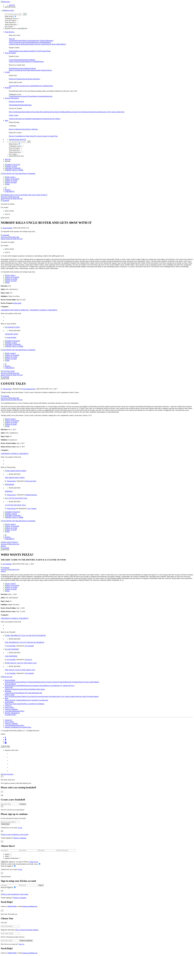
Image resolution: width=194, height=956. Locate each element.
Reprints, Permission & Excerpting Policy (12, 714)
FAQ (22, 704)
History (48, 42)
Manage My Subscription (28, 693)
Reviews (7, 190)
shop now (4, 197)
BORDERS (9, 491)
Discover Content (14, 136)
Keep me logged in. (7, 866)
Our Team (13, 704)
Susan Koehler (8, 228)
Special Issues (21, 96)
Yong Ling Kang (30, 481)
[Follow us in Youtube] (5, 743)
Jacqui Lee (28, 659)
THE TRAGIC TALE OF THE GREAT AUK (20, 670)
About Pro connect (36, 136)
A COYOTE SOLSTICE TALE (15, 505)
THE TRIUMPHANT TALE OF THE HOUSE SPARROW (24, 642)
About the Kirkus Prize (28, 79)
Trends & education (15, 119)
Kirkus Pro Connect (29, 700)
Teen (27, 60)
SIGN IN (12, 5)
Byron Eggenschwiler (28, 389)
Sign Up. (21, 944)
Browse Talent (25, 136)
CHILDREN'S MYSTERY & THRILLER (14, 310)
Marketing (28, 105)
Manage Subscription (39, 96)
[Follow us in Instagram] (5, 741)
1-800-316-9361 (11, 906)
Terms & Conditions (11, 709)
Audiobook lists (27, 51)
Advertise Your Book (94, 112)
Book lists (19, 51)
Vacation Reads (46, 51)
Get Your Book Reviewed (38, 112)
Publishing (21, 105)
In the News (23, 70)
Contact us (8, 705)
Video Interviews (10, 22)
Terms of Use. (33, 862)
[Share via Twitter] (11, 180)
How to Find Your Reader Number (27, 930)
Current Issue (13, 96)
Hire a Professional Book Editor (15, 696)
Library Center (13, 115)
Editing (16, 105)
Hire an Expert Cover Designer (78, 112)
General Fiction (14, 60)
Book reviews (9, 16)
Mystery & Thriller (32, 61)
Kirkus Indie (17, 303)
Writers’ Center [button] (9, 695)
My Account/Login (42, 700)
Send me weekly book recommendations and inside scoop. (19, 864)
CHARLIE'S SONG (11, 334)
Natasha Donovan (31, 495)
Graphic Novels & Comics (37, 44)
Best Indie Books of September (25, 173)
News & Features (10, 20)
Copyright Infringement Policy (14, 711)
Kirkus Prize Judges (38, 689)
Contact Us (8, 720)
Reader (7, 854)
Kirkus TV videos (61, 685)
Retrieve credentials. (20, 838)
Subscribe (49, 96)
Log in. (20, 827)
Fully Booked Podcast (44, 70)
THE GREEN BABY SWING (15, 477)
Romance (50, 40)
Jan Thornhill (7, 564)
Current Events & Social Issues (19, 44)
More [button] (6, 120)
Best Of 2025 (36, 51)
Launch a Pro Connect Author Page (66, 696)
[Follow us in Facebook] (5, 737)
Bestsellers (12, 51)
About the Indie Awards (16, 86)
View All (12, 39)
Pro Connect (9, 26)
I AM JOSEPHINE (11, 656)
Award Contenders (30, 86)
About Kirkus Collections (29, 129)
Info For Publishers (38, 704)
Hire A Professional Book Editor (19, 112)
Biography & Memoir (39, 42)
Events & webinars (54, 119)
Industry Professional (12, 858)
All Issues (29, 96)
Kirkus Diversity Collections (14, 700)
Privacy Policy (9, 707)
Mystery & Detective (40, 40)
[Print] (7, 184)
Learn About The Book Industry (88, 696)
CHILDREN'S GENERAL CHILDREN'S (43, 310)
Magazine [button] (8, 87)
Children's (63, 44)
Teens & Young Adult (53, 44)
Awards (24, 68)
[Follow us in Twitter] (5, 739)
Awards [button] (7, 72)
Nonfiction (29, 42)
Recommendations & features (38, 119)
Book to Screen (14, 70)
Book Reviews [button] (9, 32)
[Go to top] (5, 746)
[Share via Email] (11, 182)
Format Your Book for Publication (57, 112)
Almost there (5, 824)
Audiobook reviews (11, 18)
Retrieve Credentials (26, 940)
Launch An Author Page (50, 136)
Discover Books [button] (10, 680)
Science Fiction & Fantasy (17, 42)
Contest (18, 704)
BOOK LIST (10, 173)
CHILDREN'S (9, 191)
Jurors (38, 79)
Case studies (25, 119)
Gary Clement (31, 508)
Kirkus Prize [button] (9, 687)
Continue (22, 804)
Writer (7, 856)
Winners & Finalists (15, 79)
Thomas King (7, 389)
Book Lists (15, 685)
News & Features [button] (10, 53)
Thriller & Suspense (27, 40)
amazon (3, 198)
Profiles (11, 68)
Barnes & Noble (11, 198)
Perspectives (18, 68)
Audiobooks (13, 40)
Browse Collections (15, 129)
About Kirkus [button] (9, 702)
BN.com (19, 198)
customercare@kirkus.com (29, 906)
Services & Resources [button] (12, 98)
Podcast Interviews (11, 24)
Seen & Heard (31, 68)
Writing (11, 105)
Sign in (4, 862)
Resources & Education (16, 101)
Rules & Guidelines (42, 86)
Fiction (19, 40)
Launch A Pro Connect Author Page (112, 112)
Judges (51, 86)
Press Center (28, 704)
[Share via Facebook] (12, 179)
